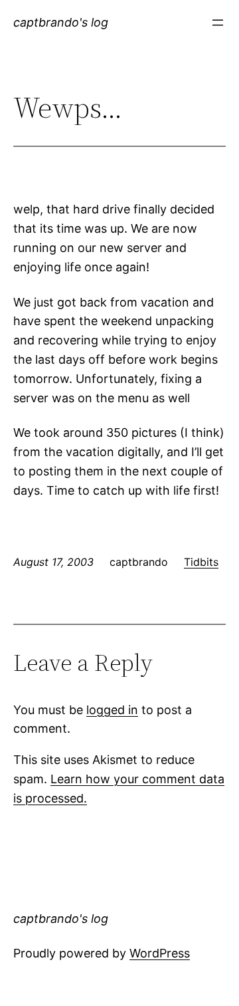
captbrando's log (60, 22)
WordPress (159, 953)
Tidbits (201, 561)
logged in (112, 710)
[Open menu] (218, 23)
